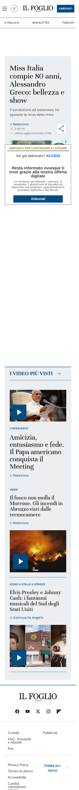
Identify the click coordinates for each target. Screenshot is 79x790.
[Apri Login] (14, 8)
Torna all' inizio (52, 768)
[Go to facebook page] (17, 711)
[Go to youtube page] (28, 711)
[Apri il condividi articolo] (61, 128)
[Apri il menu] (5, 9)
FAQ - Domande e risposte (19, 740)
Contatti (13, 733)
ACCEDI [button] (53, 156)
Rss (11, 748)
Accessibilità (17, 777)
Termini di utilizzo (20, 771)
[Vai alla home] (38, 9)
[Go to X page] (38, 711)
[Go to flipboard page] (59, 711)
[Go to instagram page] (48, 711)
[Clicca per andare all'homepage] (38, 697)
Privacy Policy (18, 765)
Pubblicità (50, 733)
